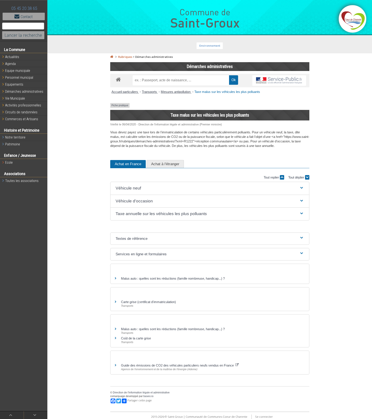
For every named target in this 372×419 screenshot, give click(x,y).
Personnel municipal (19, 77)
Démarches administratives (24, 91)
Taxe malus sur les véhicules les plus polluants (227, 92)
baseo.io (148, 396)
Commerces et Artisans (21, 119)
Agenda (10, 64)
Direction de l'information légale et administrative (141, 392)
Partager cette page (139, 400)
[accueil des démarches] (118, 79)
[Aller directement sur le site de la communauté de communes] (352, 19)
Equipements (14, 84)
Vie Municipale (15, 98)
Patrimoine (12, 144)
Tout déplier (296, 177)
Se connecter (264, 417)
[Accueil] (111, 57)
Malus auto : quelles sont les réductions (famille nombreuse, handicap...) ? (173, 278)
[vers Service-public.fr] (279, 80)
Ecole (9, 162)
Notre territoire (15, 137)
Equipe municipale (17, 71)
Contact (27, 16)
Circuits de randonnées (21, 112)
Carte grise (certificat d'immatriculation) (148, 302)
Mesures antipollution (176, 92)
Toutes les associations (22, 181)
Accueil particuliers (125, 92)
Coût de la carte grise (136, 338)
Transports (150, 92)
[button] (209, 188)
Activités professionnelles (23, 105)
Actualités (12, 57)
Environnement (209, 46)
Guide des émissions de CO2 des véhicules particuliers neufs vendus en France (178, 365)
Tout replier (272, 177)
